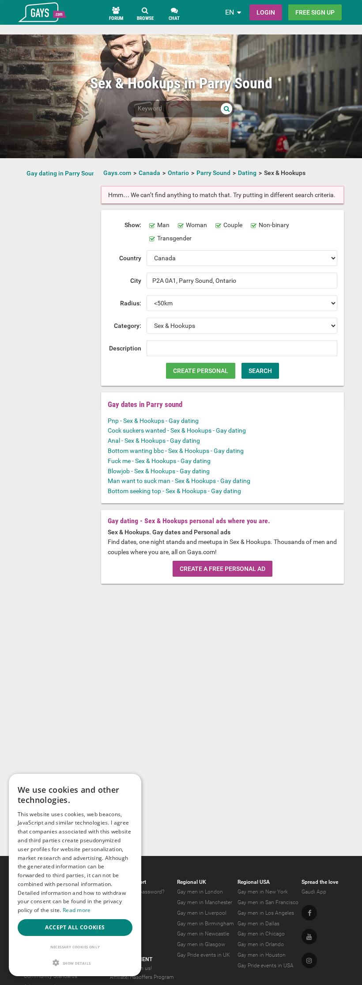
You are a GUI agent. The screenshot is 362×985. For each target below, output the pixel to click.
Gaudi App (314, 892)
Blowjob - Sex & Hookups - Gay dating (159, 471)
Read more (77, 910)
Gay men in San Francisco (268, 902)
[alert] (75, 875)
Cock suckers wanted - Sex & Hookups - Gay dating (177, 430)
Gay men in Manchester (204, 902)
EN (229, 12)
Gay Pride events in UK (203, 955)
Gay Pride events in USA (266, 965)
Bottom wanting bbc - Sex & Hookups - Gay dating (176, 450)
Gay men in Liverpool (201, 913)
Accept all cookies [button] (75, 927)
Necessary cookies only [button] (75, 946)
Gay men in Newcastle (203, 934)
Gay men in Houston (262, 955)
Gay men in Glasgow (201, 944)
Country (130, 258)
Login (265, 12)
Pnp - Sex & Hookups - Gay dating (153, 420)
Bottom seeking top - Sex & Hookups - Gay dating (174, 490)
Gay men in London (200, 892)
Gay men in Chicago (261, 934)
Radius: (130, 303)
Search (260, 370)
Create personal (200, 370)
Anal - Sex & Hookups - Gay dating (154, 440)
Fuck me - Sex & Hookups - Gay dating (159, 460)
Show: (132, 224)
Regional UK (191, 882)
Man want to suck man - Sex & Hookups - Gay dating (179, 480)
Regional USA (254, 882)
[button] (75, 962)
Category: (127, 325)
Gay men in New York (263, 892)
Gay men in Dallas (258, 923)
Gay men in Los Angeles (266, 913)
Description (125, 348)
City (135, 280)
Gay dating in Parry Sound (62, 173)
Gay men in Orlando (261, 944)
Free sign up (315, 12)
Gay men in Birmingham (205, 923)
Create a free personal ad (222, 568)
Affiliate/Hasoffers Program (142, 977)
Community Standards (50, 976)
